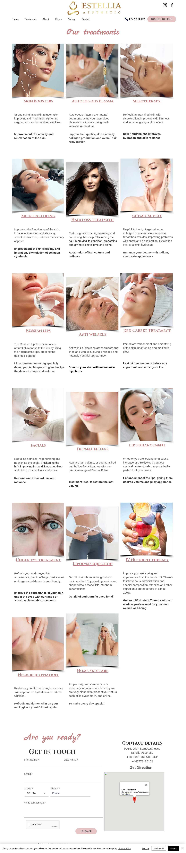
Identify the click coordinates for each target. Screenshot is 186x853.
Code (28, 788)
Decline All (159, 848)
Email (27, 774)
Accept (173, 848)
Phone (54, 788)
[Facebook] (172, 5)
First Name (30, 759)
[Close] (182, 848)
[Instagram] (165, 5)
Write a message (34, 802)
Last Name (70, 759)
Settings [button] (145, 848)
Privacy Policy (124, 848)
